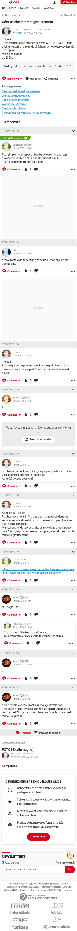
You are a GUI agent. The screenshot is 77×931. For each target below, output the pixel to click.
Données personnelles (28, 887)
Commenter (14, 169)
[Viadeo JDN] (56, 920)
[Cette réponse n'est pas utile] (36, 169)
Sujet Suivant (65, 15)
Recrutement (11, 887)
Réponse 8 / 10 (10, 589)
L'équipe (32, 884)
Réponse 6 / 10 (10, 495)
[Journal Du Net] (56, 905)
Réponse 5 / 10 (10, 453)
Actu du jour (11, 862)
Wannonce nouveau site (16, 95)
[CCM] (13, 2)
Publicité (55, 884)
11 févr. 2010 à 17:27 (33, 32)
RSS (15, 890)
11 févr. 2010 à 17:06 (22, 601)
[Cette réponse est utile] (25, 169)
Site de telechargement (15, 100)
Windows (49, 8)
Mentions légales (26, 890)
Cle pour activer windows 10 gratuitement (26, 112)
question (70, 2)
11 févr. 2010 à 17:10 (22, 664)
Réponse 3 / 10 (10, 344)
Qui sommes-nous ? (18, 884)
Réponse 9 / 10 (10, 653)
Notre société (43, 884)
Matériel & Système (30, 8)
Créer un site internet (14, 108)
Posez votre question (40, 439)
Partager (53, 78)
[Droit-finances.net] (56, 913)
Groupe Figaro (42, 890)
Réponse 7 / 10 (10, 551)
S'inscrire (38, 836)
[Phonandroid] (56, 927)
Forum (12, 8)
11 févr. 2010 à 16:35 (22, 355)
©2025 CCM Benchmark (61, 890)
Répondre (25, 732)
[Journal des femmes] (20, 905)
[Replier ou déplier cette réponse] (73, 131)
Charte (8, 890)
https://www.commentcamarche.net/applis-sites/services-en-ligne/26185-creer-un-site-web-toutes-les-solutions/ (38, 571)
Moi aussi (35, 78)
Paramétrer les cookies (51, 887)
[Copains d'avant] (20, 920)
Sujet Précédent (13, 15)
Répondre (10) (14, 78)
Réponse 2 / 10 (10, 242)
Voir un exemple (65, 862)
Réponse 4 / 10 (10, 389)
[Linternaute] (20, 912)
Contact (64, 884)
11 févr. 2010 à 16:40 (22, 401)
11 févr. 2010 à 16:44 (22, 506)
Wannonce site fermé (14, 104)
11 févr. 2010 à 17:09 (22, 627)
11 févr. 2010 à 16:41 (22, 465)
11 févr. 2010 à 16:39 (22, 253)
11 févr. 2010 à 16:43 (22, 148)
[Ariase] (20, 927)
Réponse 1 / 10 (10, 130)
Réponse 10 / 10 (11, 687)
